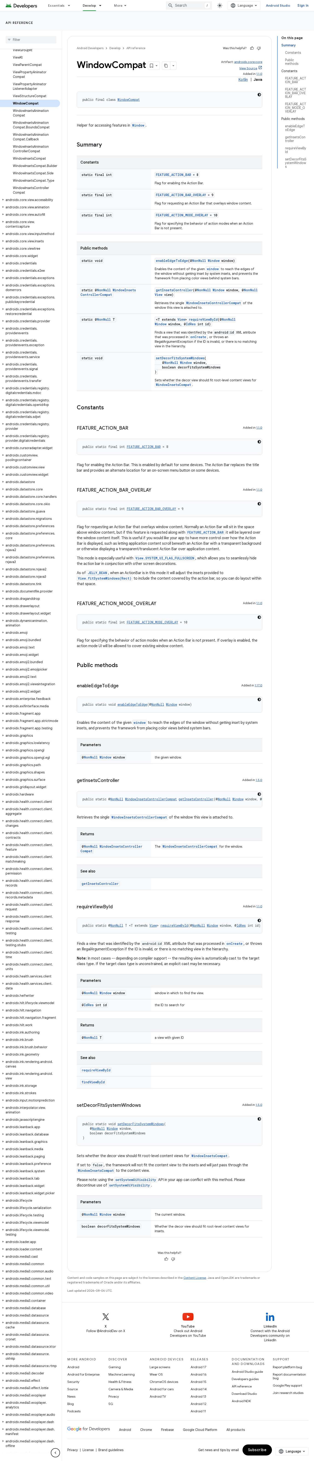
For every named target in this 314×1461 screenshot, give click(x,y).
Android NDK (241, 1401)
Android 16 (199, 1374)
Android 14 (199, 1389)
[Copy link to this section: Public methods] (122, 665)
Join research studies (288, 1393)
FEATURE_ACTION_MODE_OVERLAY (182, 215)
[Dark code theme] (259, 94)
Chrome (146, 1430)
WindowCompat (128, 99)
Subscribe (257, 1450)
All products (235, 1430)
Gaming (114, 1367)
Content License (194, 1278)
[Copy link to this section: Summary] (106, 145)
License (88, 1450)
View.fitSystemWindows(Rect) (104, 578)
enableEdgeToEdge (172, 260)
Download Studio (244, 1394)
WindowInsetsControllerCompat (108, 292)
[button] (30, 200)
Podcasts (73, 1411)
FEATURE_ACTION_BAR (173, 175)
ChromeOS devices (164, 1382)
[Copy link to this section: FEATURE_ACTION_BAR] (132, 428)
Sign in (302, 5)
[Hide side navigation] (55, 1452)
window (213, 269)
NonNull (199, 260)
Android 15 (198, 1382)
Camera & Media (120, 1389)
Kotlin (243, 79)
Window (138, 125)
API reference (19, 23)
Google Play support (287, 1385)
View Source (248, 68)
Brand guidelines (110, 1450)
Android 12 (198, 1404)
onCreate (198, 337)
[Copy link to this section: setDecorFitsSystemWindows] (145, 1105)
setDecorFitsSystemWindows (180, 358)
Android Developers (90, 48)
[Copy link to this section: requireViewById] (117, 907)
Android (73, 1367)
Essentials (56, 5)
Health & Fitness (119, 1382)
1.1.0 (259, 74)
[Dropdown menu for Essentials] (71, 5)
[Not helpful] (258, 48)
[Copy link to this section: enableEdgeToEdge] (123, 686)
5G (110, 1404)
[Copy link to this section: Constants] (108, 408)
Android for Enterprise (83, 1374)
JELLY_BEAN (97, 573)
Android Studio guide (247, 1372)
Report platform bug (287, 1367)
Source (72, 1389)
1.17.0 (258, 685)
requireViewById (203, 319)
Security (73, 1382)
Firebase (167, 1430)
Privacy (113, 1396)
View (158, 294)
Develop (89, 5)
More (118, 5)
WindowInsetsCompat (173, 384)
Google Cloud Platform (200, 1430)
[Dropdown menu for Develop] (102, 5)
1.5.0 (259, 780)
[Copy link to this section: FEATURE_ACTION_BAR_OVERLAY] (155, 490)
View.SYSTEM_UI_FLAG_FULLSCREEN (164, 558)
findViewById (93, 1082)
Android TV (158, 1396)
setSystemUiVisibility (135, 1180)
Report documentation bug (289, 1376)
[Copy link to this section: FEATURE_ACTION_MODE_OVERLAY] (161, 604)
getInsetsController (174, 290)
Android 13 (198, 1396)
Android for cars (162, 1389)
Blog (70, 1404)
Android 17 (198, 1367)
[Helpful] (251, 48)
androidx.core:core (248, 62)
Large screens (160, 1367)
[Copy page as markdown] (166, 66)
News (71, 1396)
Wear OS (156, 1374)
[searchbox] (31, 39)
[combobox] (189, 5)
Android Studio (278, 5)
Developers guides (245, 1379)
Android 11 (198, 1411)
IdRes (191, 324)
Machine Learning (121, 1374)
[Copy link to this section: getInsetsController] (123, 781)
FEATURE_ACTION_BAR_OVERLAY (181, 195)
